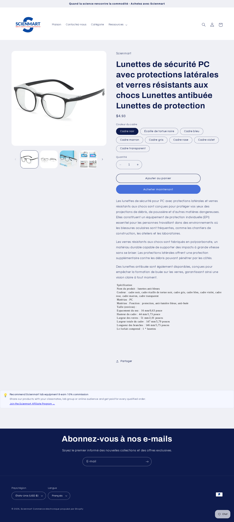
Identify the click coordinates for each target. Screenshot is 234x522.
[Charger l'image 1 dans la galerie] (29, 159)
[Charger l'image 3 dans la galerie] (49, 159)
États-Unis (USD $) (27, 495)
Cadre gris (156, 139)
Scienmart (26, 509)
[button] (117, 25)
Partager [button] (126, 361)
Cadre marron (129, 139)
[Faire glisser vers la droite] (102, 159)
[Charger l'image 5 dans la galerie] (69, 159)
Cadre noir (127, 131)
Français (57, 495)
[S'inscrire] (147, 461)
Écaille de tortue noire (159, 131)
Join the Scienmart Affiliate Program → (32, 403)
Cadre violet (206, 139)
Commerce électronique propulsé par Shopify (58, 509)
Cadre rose (180, 139)
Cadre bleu (191, 131)
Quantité (121, 157)
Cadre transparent (133, 148)
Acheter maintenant (158, 189)
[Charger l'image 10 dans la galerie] (88, 159)
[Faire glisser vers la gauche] (16, 159)
